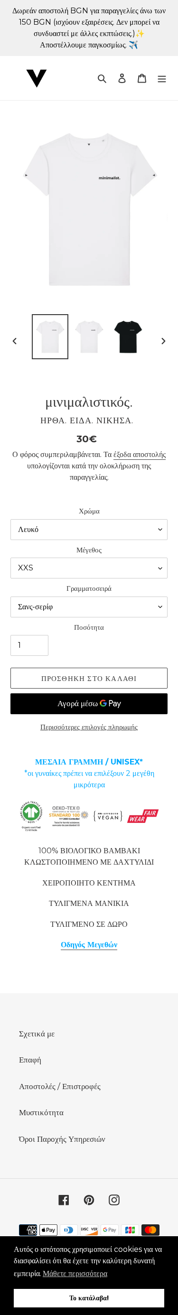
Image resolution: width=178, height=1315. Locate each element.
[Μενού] (162, 78)
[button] (75, 1274)
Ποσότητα (89, 627)
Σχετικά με (37, 1033)
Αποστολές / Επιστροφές (60, 1086)
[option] (50, 336)
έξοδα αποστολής (139, 454)
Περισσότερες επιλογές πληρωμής (89, 726)
